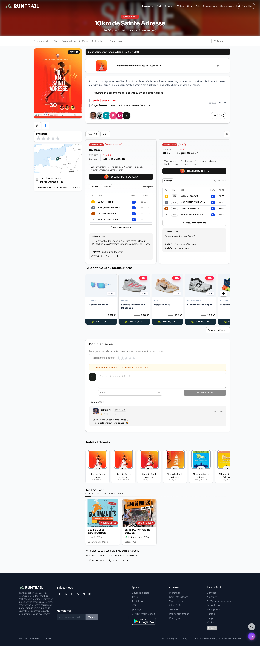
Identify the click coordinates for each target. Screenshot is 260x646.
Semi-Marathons (178, 596)
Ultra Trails (175, 605)
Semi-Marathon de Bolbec (137, 531)
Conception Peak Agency (204, 638)
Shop (190, 6)
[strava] (78, 594)
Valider (92, 617)
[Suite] (223, 294)
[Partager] (222, 115)
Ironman (174, 609)
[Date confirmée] (126, 537)
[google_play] (90, 594)
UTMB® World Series (143, 613)
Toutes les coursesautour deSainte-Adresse (114, 550)
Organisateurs (210, 6)
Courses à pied (140, 592)
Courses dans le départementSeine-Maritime (114, 555)
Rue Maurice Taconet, (52, 180)
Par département (179, 613)
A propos (212, 596)
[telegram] (84, 594)
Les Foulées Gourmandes (97, 531)
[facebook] (45, 125)
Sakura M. (106, 410)
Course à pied (41, 41)
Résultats (169, 6)
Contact (211, 592)
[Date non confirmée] (89, 537)
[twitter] (66, 594)
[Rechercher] (251, 626)
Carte (159, 6)
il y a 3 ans (218, 411)
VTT (134, 605)
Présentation (98, 236)
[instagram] (72, 594)
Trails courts (176, 601)
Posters (211, 613)
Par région (175, 618)
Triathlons (137, 601)
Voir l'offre (103, 321)
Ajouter (220, 41)
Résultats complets (123, 227)
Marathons (175, 592)
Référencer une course (219, 601)
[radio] (38, 138)
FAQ (185, 638)
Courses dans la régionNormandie (108, 560)
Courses (146, 6)
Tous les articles (216, 330)
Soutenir (212, 628)
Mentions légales (169, 638)
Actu (198, 6)
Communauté (227, 6)
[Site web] (37, 125)
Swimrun (137, 609)
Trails (135, 596)
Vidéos (180, 6)
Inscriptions (213, 609)
